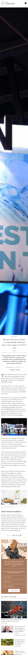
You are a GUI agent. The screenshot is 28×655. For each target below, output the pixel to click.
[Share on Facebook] (9, 369)
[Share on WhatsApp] (18, 369)
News (16, 336)
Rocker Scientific (10, 407)
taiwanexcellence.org (15, 530)
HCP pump (9, 409)
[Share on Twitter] (11, 369)
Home (12, 336)
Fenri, (15, 405)
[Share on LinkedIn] (14, 369)
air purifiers (20, 415)
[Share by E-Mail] (16, 369)
